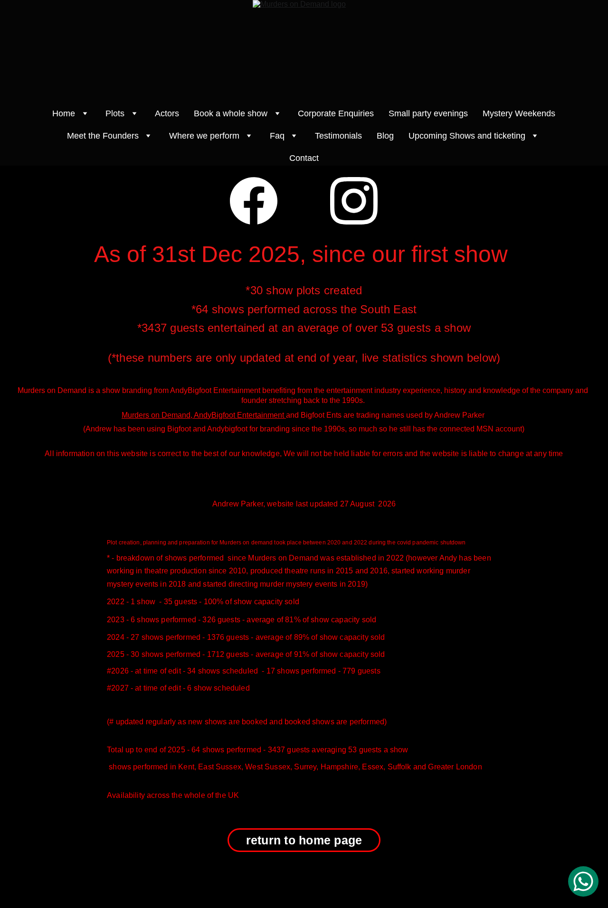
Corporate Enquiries (336, 113)
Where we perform (204, 135)
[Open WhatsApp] (583, 881)
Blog (385, 135)
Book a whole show (230, 113)
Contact (304, 158)
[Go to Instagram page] (354, 201)
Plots (114, 113)
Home (63, 113)
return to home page (304, 840)
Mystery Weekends (519, 113)
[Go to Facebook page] (253, 201)
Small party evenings (428, 113)
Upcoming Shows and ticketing (466, 135)
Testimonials (338, 135)
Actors (167, 113)
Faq (277, 135)
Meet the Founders (103, 135)
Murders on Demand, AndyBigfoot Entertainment (204, 415)
